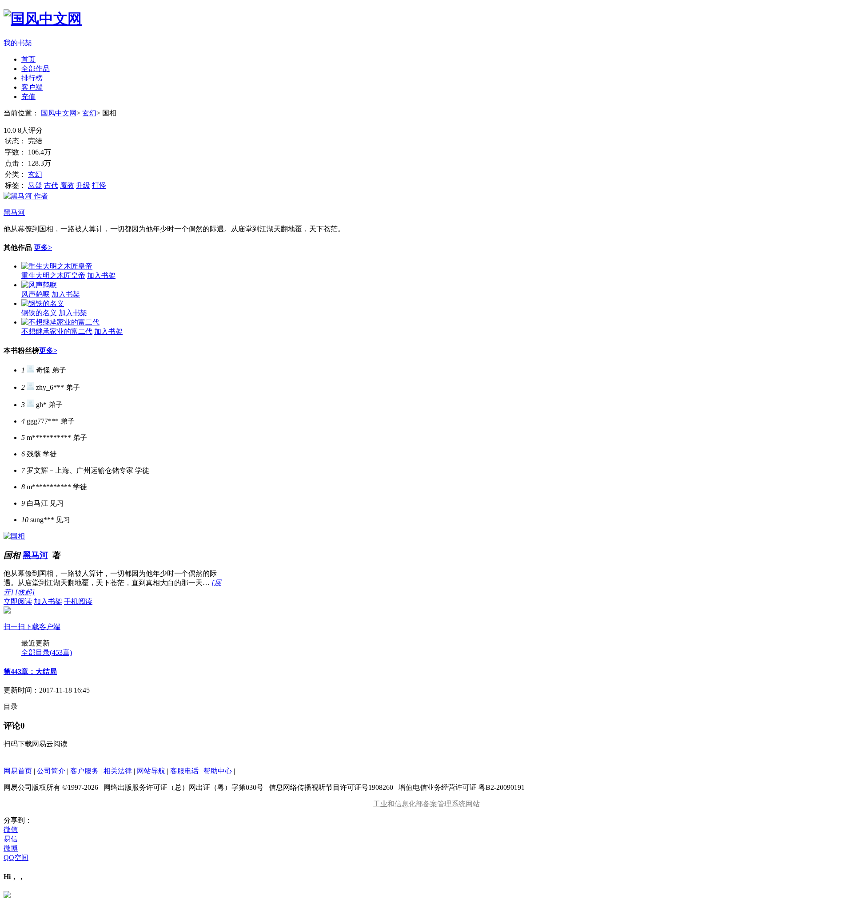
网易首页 (18, 771)
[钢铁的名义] (42, 303)
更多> (43, 247)
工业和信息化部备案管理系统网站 (426, 804)
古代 (51, 185)
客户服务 (84, 771)
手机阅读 (48, 614)
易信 (11, 839)
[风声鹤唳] (39, 285)
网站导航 (151, 771)
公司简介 (51, 771)
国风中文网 (58, 113)
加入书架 (101, 275)
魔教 (67, 185)
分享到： (18, 820)
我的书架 (18, 43)
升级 (83, 185)
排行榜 (32, 78)
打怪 (99, 185)
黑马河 (35, 555)
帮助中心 (217, 771)
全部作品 (35, 68)
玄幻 (89, 113)
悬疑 (35, 185)
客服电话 (184, 771)
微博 (11, 848)
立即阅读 (18, 601)
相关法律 (118, 771)
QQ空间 (16, 857)
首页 (28, 59)
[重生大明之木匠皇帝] (56, 266)
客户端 (32, 87)
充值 (28, 96)
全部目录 (46, 652)
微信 (11, 829)
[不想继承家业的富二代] (60, 322)
